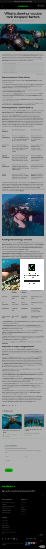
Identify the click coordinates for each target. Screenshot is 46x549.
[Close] (42, 260)
